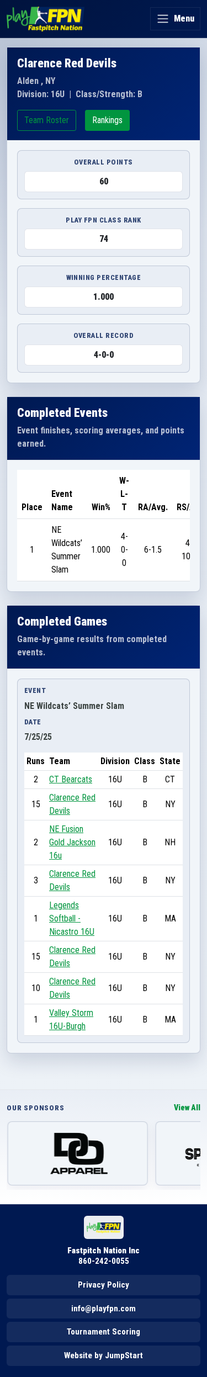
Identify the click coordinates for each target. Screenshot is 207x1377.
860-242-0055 (103, 1261)
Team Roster (46, 120)
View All (187, 1108)
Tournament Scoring (103, 1332)
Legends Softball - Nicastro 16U (71, 918)
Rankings (107, 120)
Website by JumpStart (103, 1355)
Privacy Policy (103, 1285)
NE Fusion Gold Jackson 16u (72, 842)
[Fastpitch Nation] (45, 19)
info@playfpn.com (103, 1309)
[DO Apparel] (77, 1153)
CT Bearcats (70, 779)
